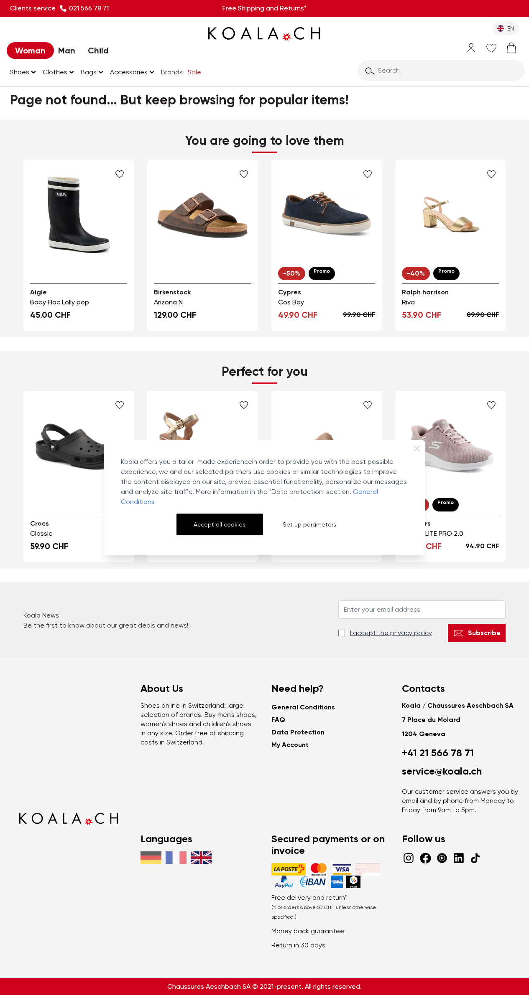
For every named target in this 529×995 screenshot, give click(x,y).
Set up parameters (309, 524)
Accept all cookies (219, 524)
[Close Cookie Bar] (417, 448)
